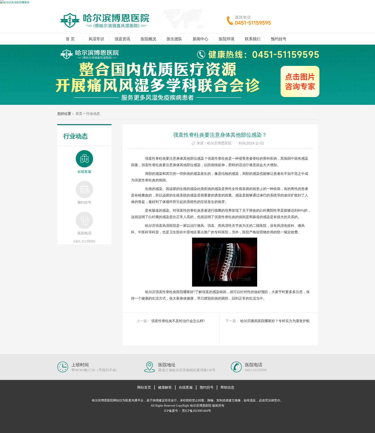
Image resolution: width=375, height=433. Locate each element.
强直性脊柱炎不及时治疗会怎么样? (178, 321)
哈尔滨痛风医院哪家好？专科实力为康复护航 (275, 321)
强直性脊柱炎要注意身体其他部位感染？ (176, 158)
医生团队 (174, 39)
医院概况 (148, 39)
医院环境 (226, 39)
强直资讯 (122, 39)
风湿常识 (96, 39)
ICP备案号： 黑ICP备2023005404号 (187, 410)
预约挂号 (278, 39)
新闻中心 (200, 39)
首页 (79, 113)
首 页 (70, 39)
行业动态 (93, 113)
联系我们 (252, 39)
